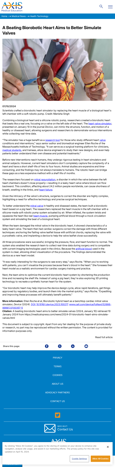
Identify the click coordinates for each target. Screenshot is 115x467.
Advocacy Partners (57, 392)
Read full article (104, 337)
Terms (58, 366)
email (86, 346)
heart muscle (40, 215)
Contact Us (57, 401)
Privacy (57, 357)
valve (103, 140)
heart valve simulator (99, 123)
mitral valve (36, 205)
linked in (73, 346)
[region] (57, 453)
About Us (57, 383)
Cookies (57, 375)
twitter (60, 346)
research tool (52, 140)
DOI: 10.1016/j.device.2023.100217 (49, 304)
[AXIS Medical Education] (11, 6)
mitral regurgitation (44, 179)
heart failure (45, 189)
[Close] (108, 447)
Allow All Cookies (100, 458)
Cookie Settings (79, 458)
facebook (46, 346)
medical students (11, 150)
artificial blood (84, 248)
